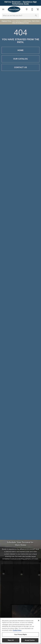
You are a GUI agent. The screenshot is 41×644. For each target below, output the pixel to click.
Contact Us (20, 67)
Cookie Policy (17, 630)
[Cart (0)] (37, 9)
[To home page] (14, 9)
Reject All (11, 640)
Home (20, 50)
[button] (3, 9)
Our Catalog (20, 59)
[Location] (26, 9)
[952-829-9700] (32, 9)
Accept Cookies (30, 640)
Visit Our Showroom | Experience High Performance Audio (20, 3)
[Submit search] (36, 15)
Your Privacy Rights (20, 634)
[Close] (38, 620)
